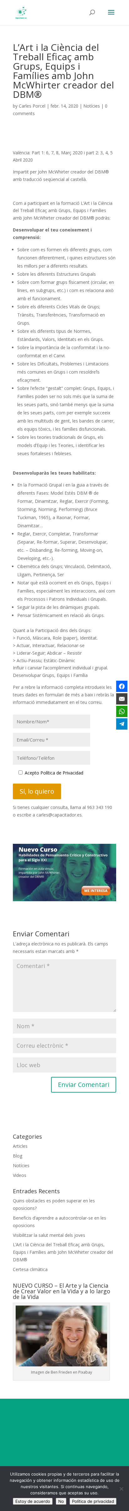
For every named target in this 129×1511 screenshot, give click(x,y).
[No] (121, 1489)
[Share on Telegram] (121, 724)
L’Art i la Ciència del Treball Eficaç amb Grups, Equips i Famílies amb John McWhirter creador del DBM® (63, 1252)
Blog (17, 1156)
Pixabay (85, 1372)
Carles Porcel (32, 106)
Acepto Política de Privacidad (54, 773)
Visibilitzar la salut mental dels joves (49, 1235)
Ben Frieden (61, 1372)
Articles (20, 1146)
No (61, 1501)
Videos (19, 1175)
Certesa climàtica (30, 1269)
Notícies (91, 106)
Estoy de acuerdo (32, 1501)
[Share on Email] (121, 699)
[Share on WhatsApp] (121, 711)
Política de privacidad (93, 1501)
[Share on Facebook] (121, 686)
